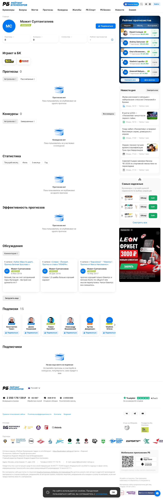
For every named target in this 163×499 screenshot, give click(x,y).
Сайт (153, 198)
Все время (152, 25)
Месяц (140, 25)
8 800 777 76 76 (54, 462)
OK (113, 492)
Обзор (143, 198)
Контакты (57, 414)
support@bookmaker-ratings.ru (83, 462)
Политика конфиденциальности (39, 414)
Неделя (127, 25)
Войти (156, 4)
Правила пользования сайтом (14, 414)
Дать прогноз (149, 80)
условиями (101, 494)
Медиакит (67, 414)
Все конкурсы (108, 114)
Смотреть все (152, 90)
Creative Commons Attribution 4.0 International (54, 472)
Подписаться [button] (107, 26)
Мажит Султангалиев (21, 269)
